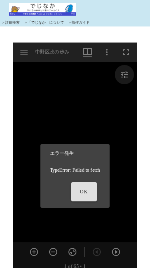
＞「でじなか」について (44, 22)
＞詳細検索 (11, 22)
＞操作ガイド (79, 22)
